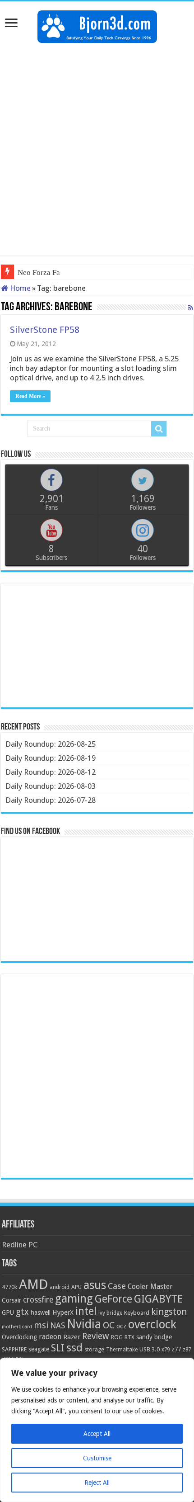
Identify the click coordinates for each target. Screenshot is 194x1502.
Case (117, 1286)
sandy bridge (154, 1337)
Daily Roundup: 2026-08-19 (50, 758)
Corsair (11, 1300)
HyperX (63, 1312)
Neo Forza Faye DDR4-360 (61, 272)
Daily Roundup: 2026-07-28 (50, 800)
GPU (8, 1312)
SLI (58, 1348)
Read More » (30, 396)
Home (19, 288)
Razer (71, 1337)
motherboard (17, 1327)
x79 (166, 1349)
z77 (176, 1349)
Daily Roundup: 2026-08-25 (50, 744)
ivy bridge (110, 1313)
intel (86, 1311)
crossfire (38, 1299)
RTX (129, 1337)
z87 (187, 1349)
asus (94, 1285)
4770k (9, 1287)
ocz (121, 1326)
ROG (117, 1337)
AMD (33, 1284)
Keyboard (136, 1312)
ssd (74, 1347)
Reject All (97, 1482)
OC (109, 1325)
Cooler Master (150, 1286)
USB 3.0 (149, 1349)
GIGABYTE (158, 1299)
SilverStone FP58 (44, 329)
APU (76, 1287)
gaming (74, 1298)
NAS (57, 1325)
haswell (41, 1312)
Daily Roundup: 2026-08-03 (50, 786)
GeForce (113, 1299)
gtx (22, 1312)
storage (94, 1349)
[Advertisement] (97, 149)
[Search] (158, 428)
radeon (50, 1337)
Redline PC (19, 1244)
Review (95, 1336)
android (59, 1287)
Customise (97, 1458)
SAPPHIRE (14, 1349)
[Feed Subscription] (190, 307)
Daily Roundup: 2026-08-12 (50, 772)
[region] (97, 1430)
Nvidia (84, 1324)
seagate (38, 1349)
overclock (152, 1324)
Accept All (97, 1433)
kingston (169, 1311)
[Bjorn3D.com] (97, 25)
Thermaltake (122, 1349)
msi (41, 1325)
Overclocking (19, 1337)
